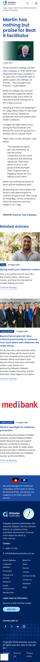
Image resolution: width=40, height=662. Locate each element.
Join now (11, 609)
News (25, 564)
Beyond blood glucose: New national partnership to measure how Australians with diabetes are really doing (19, 340)
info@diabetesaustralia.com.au (19, 553)
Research (7, 582)
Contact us (27, 579)
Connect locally (29, 576)
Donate (26, 568)
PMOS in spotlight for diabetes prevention (17, 429)
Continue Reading (8, 287)
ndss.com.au (9, 538)
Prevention (7, 571)
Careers (26, 572)
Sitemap (6, 653)
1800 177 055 (11, 548)
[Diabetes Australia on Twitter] (11, 626)
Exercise (17, 214)
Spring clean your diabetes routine (20, 269)
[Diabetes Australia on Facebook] (5, 626)
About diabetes (9, 560)
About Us (26, 560)
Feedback (27, 583)
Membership (8, 592)
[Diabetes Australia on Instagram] (24, 626)
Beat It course (15, 102)
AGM (25, 587)
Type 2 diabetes (29, 214)
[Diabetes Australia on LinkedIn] (18, 626)
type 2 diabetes (25, 73)
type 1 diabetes (10, 70)
